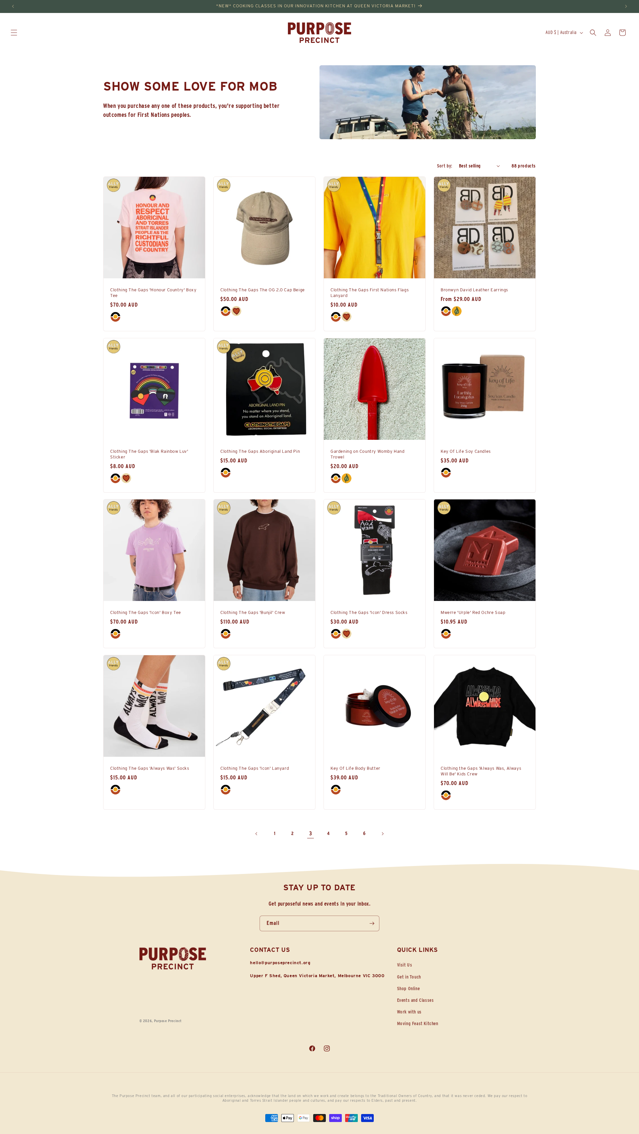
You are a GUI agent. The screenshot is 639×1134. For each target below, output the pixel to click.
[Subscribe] (371, 923)
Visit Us (404, 965)
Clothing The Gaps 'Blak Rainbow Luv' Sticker (149, 454)
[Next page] (382, 833)
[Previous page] (256, 833)
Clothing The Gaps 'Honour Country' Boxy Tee (153, 292)
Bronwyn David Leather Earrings (474, 289)
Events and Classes (415, 1000)
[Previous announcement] (13, 6)
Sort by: (444, 165)
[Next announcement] (626, 6)
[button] (14, 32)
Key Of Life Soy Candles (466, 451)
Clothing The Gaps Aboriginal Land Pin (260, 451)
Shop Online (408, 988)
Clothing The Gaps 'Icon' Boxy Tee (145, 612)
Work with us (409, 1011)
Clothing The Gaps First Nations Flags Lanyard (369, 292)
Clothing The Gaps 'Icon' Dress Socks (369, 612)
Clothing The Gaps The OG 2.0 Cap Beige (262, 289)
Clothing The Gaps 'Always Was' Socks (149, 768)
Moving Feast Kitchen (417, 1023)
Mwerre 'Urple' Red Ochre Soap (473, 612)
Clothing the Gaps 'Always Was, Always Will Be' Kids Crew (481, 771)
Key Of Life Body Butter (355, 768)
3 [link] (310, 833)
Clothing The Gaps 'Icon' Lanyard (254, 768)
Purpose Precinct (168, 1020)
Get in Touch (409, 977)
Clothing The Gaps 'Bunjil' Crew (252, 612)
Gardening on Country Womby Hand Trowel (367, 454)
